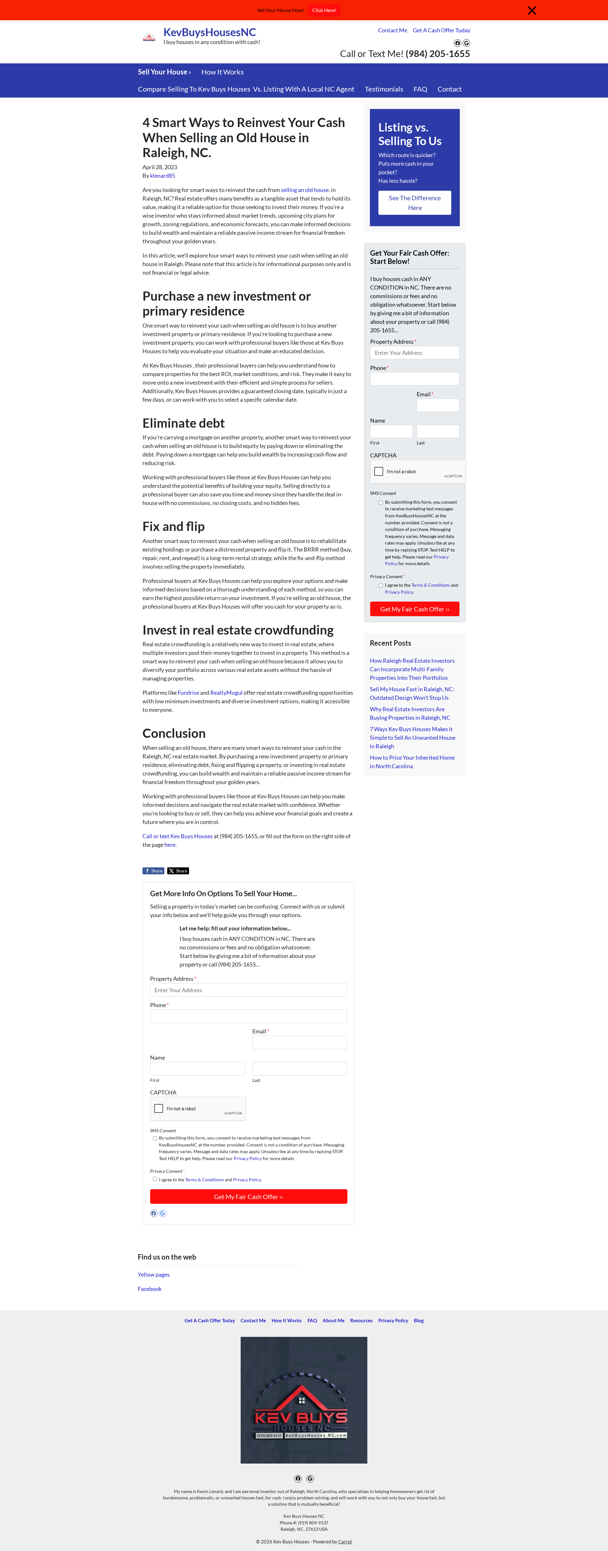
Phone (159, 1004)
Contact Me (392, 30)
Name (157, 1057)
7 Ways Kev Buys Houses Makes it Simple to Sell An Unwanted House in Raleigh (412, 737)
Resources (361, 1320)
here (169, 844)
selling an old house (305, 189)
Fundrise (189, 692)
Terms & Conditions (204, 1179)
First (154, 1080)
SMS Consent (163, 1130)
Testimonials (384, 89)
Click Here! (324, 10)
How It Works (222, 72)
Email (260, 1031)
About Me (334, 1320)
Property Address (173, 978)
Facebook (150, 1288)
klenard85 (162, 175)
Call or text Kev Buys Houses (178, 836)
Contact (450, 89)
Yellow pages (154, 1274)
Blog (419, 1320)
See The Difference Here (415, 202)
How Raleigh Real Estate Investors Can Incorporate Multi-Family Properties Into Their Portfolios (412, 669)
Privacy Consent (167, 1171)
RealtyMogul (227, 692)
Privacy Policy (248, 1158)
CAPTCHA (163, 1092)
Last (256, 1080)
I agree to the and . (210, 1179)
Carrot (345, 1541)
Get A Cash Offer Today (441, 30)
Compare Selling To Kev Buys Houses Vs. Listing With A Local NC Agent (246, 89)
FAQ (421, 89)
